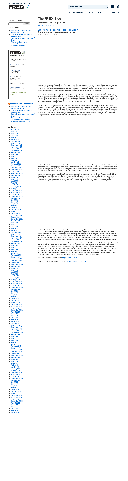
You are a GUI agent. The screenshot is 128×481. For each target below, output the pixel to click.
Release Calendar (76, 12)
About (115, 12)
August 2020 (15, 266)
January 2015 (15, 393)
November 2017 (16, 329)
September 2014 (17, 401)
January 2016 (15, 371)
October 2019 (15, 285)
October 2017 (15, 331)
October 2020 (15, 263)
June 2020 (14, 270)
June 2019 (14, 293)
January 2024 (15, 189)
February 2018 (16, 323)
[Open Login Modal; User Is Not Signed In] (118, 6)
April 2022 (14, 228)
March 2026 (15, 139)
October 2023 (15, 194)
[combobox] (86, 7)
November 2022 (16, 215)
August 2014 (15, 403)
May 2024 (14, 181)
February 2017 (16, 346)
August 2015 (15, 380)
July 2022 (14, 223)
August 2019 (15, 289)
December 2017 (16, 327)
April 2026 (14, 137)
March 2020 (15, 276)
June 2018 (14, 316)
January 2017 (15, 348)
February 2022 (16, 232)
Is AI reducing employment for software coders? (21, 35)
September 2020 (17, 265)
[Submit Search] (107, 7)
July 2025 (14, 155)
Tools (90, 12)
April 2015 (14, 388)
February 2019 (16, 301)
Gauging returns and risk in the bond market (58, 30)
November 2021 (16, 238)
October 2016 (15, 354)
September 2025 (17, 151)
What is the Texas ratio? (19, 42)
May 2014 (14, 409)
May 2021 (14, 249)
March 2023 (15, 208)
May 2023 (14, 204)
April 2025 (14, 160)
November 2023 (16, 192)
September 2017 (17, 333)
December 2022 (16, 213)
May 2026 (14, 136)
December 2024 (16, 168)
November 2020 (16, 261)
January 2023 (15, 211)
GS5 (75, 261)
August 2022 (15, 221)
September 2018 (17, 310)
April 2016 (14, 365)
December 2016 (16, 350)
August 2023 (15, 198)
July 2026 (14, 132)
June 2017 (14, 338)
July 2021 (14, 246)
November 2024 (16, 170)
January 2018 (15, 325)
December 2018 (16, 304)
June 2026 (14, 134)
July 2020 (14, 268)
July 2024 (14, 177)
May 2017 (14, 340)
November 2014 (16, 397)
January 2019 (15, 302)
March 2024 (15, 185)
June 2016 (14, 361)
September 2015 (17, 378)
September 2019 (17, 287)
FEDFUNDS (70, 261)
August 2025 (15, 153)
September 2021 (17, 242)
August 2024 (15, 175)
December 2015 (16, 373)
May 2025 (14, 158)
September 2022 (17, 219)
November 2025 (16, 147)
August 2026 (15, 130)
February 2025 (16, 164)
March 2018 (15, 321)
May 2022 (14, 227)
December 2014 (16, 395)
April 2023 (14, 206)
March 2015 (15, 390)
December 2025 (16, 145)
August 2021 (15, 244)
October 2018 (15, 308)
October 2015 (15, 376)
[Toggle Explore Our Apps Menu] (113, 6)
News (100, 12)
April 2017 (14, 342)
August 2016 (15, 357)
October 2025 (15, 149)
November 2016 (16, 352)
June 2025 (14, 156)
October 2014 (15, 399)
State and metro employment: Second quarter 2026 (21, 31)
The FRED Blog (49, 19)
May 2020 (14, 272)
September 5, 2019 (51, 35)
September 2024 (17, 173)
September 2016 (17, 356)
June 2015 (14, 384)
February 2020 (16, 278)
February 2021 (16, 255)
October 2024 (15, 172)
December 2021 (16, 236)
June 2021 (14, 247)
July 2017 (14, 337)
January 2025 (15, 166)
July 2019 (14, 291)
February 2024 (16, 187)
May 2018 (14, 318)
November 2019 (16, 283)
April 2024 (14, 183)
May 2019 (14, 295)
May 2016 (14, 363)
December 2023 (16, 191)
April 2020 (14, 274)
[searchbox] (87, 7)
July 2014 (14, 405)
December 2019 (16, 282)
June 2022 (14, 225)
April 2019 (14, 297)
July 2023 (14, 200)
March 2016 (15, 367)
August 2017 (15, 335)
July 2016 (14, 359)
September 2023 (17, 196)
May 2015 (14, 386)
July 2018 (14, 314)
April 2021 (14, 251)
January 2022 (15, 234)
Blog (107, 12)
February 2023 (16, 210)
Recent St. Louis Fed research (21, 104)
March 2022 (15, 230)
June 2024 (14, 179)
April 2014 (14, 411)
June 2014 (14, 407)
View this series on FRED (47, 26)
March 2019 (15, 299)
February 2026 (16, 141)
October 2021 (15, 240)
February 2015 (16, 392)
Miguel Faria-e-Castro (70, 258)
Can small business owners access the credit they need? (21, 45)
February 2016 (16, 369)
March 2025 (15, 162)
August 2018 (15, 312)
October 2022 (15, 217)
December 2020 (16, 259)
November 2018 (16, 306)
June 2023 (14, 202)
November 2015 (16, 374)
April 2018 (14, 320)
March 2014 (15, 412)
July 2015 (14, 382)
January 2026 (15, 143)
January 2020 (15, 280)
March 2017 (15, 344)
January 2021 (15, 257)
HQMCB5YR (82, 261)
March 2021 (15, 253)
